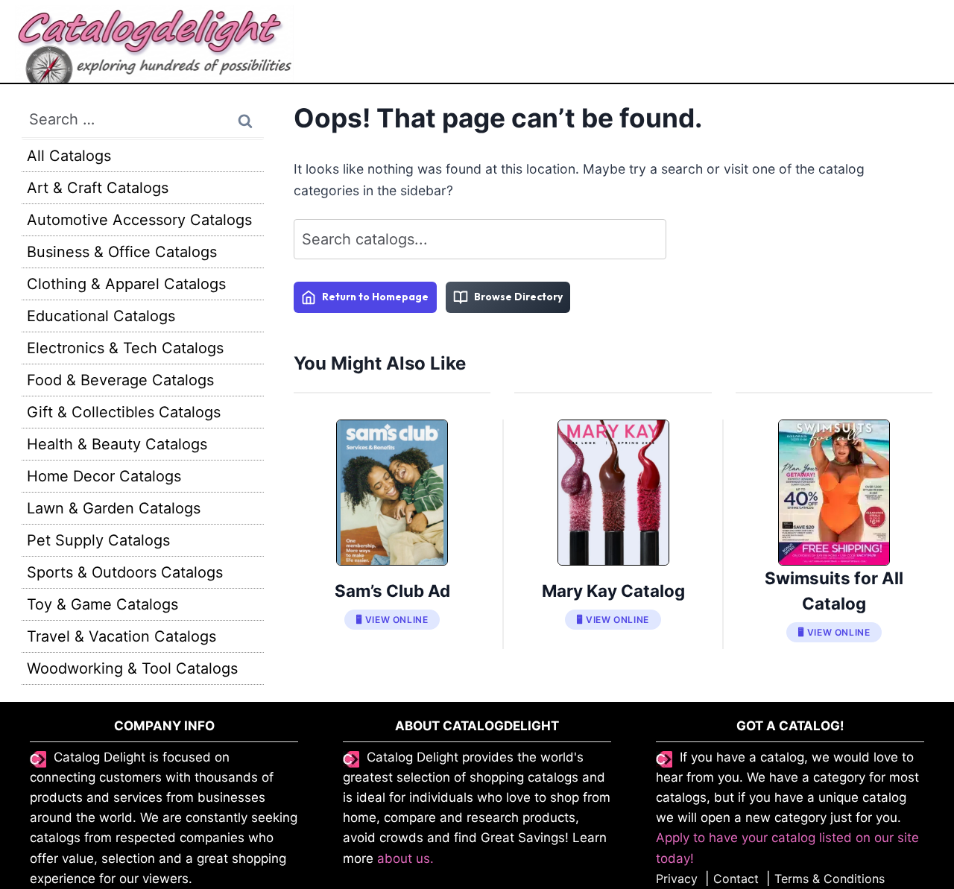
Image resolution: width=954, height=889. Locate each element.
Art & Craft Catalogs (97, 188)
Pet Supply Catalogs (98, 540)
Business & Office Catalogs (122, 252)
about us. (405, 858)
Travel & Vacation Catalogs (121, 636)
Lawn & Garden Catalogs (113, 508)
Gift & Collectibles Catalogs (124, 412)
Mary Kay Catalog (613, 590)
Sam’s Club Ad (392, 590)
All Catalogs (69, 156)
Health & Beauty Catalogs (117, 444)
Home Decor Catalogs (104, 476)
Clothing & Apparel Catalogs (126, 284)
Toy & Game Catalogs (102, 604)
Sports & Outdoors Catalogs (125, 572)
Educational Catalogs (101, 316)
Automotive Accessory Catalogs (139, 220)
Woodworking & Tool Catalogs (132, 668)
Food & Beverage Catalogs (120, 380)
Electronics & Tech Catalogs (125, 348)
